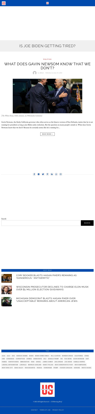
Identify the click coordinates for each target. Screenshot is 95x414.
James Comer (48, 362)
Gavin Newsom (78, 359)
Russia (39, 368)
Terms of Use (45, 410)
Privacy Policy (58, 410)
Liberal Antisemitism (10, 365)
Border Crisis (67, 356)
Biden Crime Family (42, 356)
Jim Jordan (58, 362)
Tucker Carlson (66, 368)
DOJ (45, 359)
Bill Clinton (55, 356)
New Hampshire (80, 365)
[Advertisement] (47, 23)
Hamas (4, 362)
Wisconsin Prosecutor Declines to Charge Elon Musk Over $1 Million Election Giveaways (52, 288)
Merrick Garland (34, 365)
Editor (42, 73)
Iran (32, 362)
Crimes (29, 359)
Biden (31, 356)
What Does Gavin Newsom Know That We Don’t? (47, 66)
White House (86, 368)
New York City (7, 368)
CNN (3, 359)
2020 (3, 356)
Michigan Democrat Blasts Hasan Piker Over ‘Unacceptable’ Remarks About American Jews (47, 299)
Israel (38, 362)
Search (3, 219)
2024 (8, 356)
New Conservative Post (64, 365)
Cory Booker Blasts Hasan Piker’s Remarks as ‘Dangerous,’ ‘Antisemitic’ (46, 276)
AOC (13, 356)
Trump (55, 368)
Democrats (37, 359)
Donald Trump (53, 359)
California (79, 356)
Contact (34, 410)
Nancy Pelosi (48, 365)
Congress (10, 359)
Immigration (24, 362)
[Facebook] (34, 174)
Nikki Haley (18, 368)
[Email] (60, 174)
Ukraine (77, 368)
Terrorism (48, 368)
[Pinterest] (47, 174)
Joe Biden (68, 362)
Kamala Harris (79, 362)
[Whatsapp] (56, 174)
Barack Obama (22, 356)
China (87, 356)
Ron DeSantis (30, 368)
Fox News (68, 359)
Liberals (23, 365)
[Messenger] (38, 174)
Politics (47, 59)
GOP (87, 359)
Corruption (20, 359)
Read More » (47, 134)
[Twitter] (43, 174)
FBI (61, 359)
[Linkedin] (52, 174)
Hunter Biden (13, 362)
